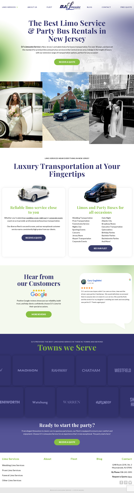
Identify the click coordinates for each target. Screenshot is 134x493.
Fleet (49, 7)
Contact (106, 7)
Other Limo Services (11, 480)
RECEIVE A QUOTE (67, 62)
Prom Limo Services (11, 470)
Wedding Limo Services (13, 465)
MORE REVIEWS (39, 314)
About (47, 458)
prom (36, 218)
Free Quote (126, 7)
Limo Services (9, 7)
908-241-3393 (126, 472)
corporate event (55, 218)
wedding (30, 218)
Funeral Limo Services (12, 475)
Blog (89, 7)
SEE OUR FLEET (100, 248)
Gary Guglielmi (94, 280)
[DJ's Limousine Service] (70, 6)
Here (130, 476)
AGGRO (81, 490)
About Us (32, 7)
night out (43, 218)
